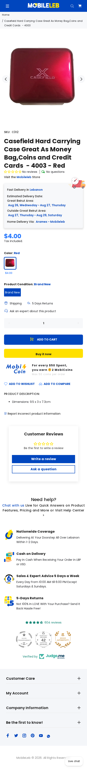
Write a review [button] (43, 459)
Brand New (12, 292)
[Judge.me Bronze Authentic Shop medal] (63, 639)
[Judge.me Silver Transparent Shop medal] (24, 639)
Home (5, 15)
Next (81, 79)
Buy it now (43, 354)
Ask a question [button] (43, 469)
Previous (6, 79)
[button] (13, 172)
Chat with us (13, 505)
